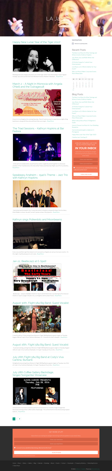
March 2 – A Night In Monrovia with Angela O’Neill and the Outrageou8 (37, 85)
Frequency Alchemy (80, 463)
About (52, 463)
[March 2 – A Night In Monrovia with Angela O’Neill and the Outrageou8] (41, 103)
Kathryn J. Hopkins (80, 469)
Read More (59, 76)
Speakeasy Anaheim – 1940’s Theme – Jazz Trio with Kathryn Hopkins (40, 176)
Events (58, 463)
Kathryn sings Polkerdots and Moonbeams (37, 219)
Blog (35, 463)
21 (86, 85)
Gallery (30, 463)
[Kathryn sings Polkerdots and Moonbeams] (41, 235)
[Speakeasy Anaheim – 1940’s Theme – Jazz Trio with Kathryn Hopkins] (41, 194)
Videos (24, 463)
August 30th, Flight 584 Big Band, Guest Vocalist (41, 302)
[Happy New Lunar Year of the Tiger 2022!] (41, 58)
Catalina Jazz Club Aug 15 (79, 137)
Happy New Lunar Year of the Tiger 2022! (36, 42)
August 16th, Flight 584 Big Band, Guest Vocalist (40, 344)
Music (19, 463)
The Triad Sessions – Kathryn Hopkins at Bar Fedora (38, 130)
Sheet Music (16, 465)
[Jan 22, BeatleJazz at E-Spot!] (41, 277)
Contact (63, 463)
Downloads (70, 463)
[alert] (85, 44)
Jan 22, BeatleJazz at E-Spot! (29, 261)
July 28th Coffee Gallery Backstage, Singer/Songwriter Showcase (33, 374)
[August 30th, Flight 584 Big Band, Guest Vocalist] (41, 319)
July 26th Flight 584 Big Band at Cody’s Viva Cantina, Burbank (38, 358)
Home (14, 463)
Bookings (46, 463)
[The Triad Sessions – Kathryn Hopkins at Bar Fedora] (41, 147)
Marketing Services (93, 463)
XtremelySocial (95, 469)
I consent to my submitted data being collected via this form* (85, 169)
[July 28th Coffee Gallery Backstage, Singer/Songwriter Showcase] (41, 391)
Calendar (40, 463)
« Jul (73, 89)
